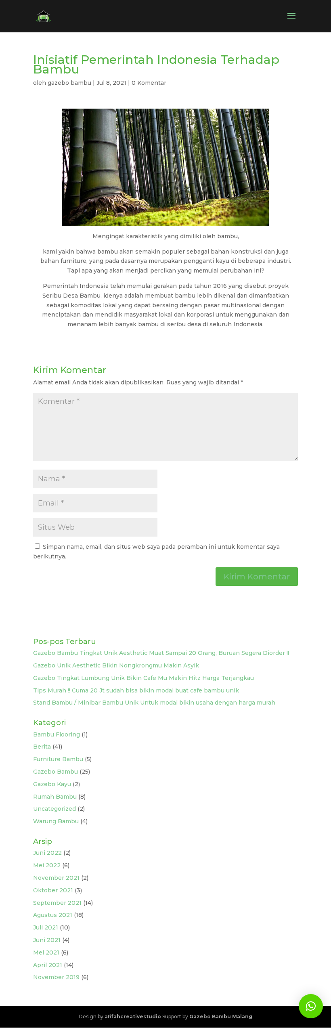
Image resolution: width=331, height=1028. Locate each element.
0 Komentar (149, 82)
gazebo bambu (69, 82)
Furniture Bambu (58, 759)
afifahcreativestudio (133, 1016)
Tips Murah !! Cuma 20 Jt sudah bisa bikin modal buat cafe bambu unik (136, 690)
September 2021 (57, 902)
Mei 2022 (47, 865)
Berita (42, 746)
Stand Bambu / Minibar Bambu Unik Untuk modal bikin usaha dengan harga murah (154, 702)
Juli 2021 (45, 927)
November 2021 (56, 877)
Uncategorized (54, 808)
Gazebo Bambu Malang (220, 1016)
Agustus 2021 (52, 915)
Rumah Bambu (55, 796)
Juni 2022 (47, 852)
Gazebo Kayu (52, 784)
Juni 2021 (47, 940)
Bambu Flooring (56, 734)
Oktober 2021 (53, 890)
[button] (311, 1006)
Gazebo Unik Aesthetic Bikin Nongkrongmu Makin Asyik (116, 665)
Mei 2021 (46, 952)
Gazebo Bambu (55, 771)
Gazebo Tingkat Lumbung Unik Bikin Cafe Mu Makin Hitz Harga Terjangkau (143, 678)
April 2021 (47, 965)
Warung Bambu (56, 821)
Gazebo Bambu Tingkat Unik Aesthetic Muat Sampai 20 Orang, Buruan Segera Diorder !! (161, 653)
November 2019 (56, 977)
